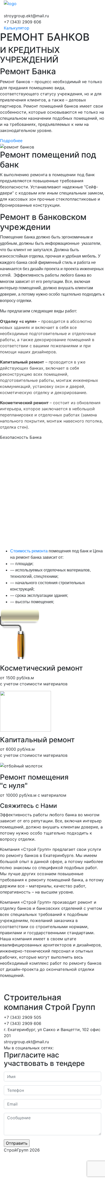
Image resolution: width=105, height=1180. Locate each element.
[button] (11, 140)
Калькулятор (16, 28)
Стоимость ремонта (29, 551)
